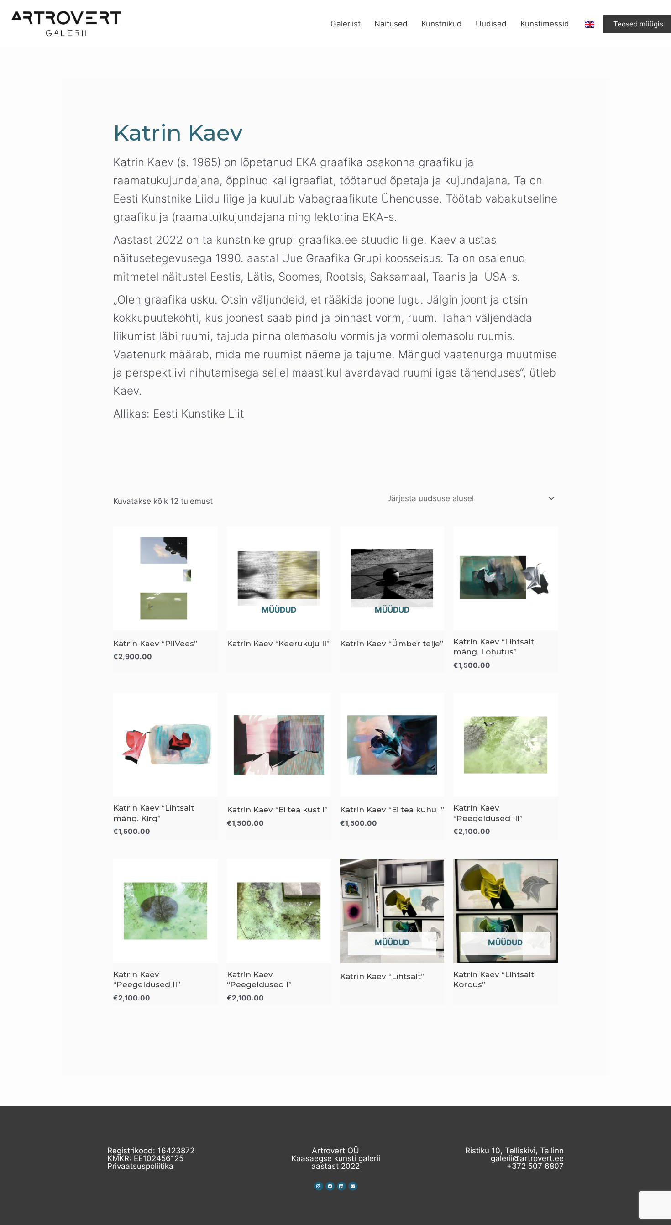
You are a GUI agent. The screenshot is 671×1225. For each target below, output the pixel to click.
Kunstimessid (544, 23)
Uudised (491, 23)
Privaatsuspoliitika (140, 1166)
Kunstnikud (441, 23)
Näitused (391, 23)
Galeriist (345, 23)
